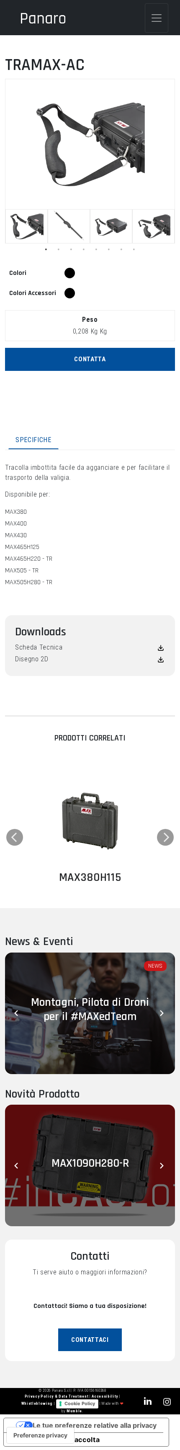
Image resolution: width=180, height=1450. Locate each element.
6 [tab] (109, 249)
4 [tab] (84, 249)
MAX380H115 (90, 877)
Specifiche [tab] (33, 440)
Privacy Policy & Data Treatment (57, 1396)
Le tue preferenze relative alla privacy (95, 1425)
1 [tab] (46, 249)
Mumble (74, 1411)
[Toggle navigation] (156, 18)
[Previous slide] (17, 1013)
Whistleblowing (37, 1404)
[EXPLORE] (90, 818)
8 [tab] (134, 249)
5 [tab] (96, 249)
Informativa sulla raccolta (55, 1439)
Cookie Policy (79, 1403)
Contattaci (90, 1340)
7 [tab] (121, 249)
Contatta (89, 359)
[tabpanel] (26, 226)
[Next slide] (162, 1013)
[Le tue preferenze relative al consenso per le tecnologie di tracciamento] (40, 1435)
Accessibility (105, 1396)
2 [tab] (58, 249)
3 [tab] (71, 249)
